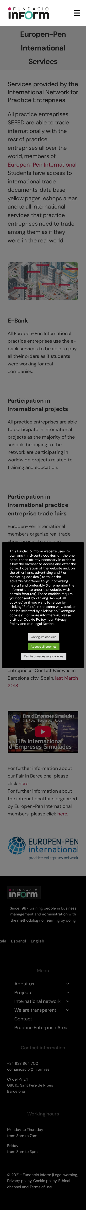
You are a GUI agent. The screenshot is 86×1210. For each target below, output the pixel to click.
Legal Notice (43, 623)
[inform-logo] (28, 6)
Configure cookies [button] (43, 637)
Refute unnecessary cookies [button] (44, 656)
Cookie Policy (35, 619)
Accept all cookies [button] (44, 647)
